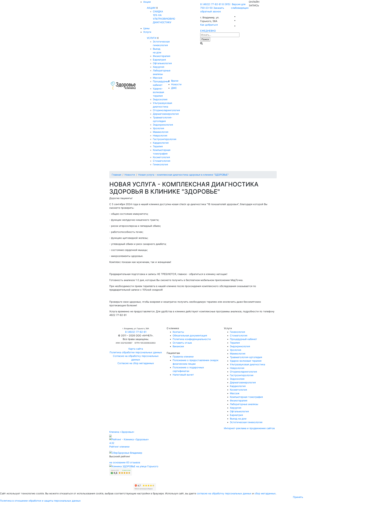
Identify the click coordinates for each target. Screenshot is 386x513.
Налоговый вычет (183, 374)
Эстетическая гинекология (246, 422)
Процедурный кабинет (243, 339)
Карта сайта (135, 348)
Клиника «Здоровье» (121, 431)
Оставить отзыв (182, 342)
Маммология (160, 131)
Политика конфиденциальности (192, 339)
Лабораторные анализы (244, 404)
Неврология (160, 135)
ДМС (174, 87)
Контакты (178, 331)
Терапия (158, 146)
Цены (146, 28)
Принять (298, 497)
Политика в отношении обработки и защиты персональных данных (40, 500)
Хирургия (158, 66)
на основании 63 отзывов (124, 462)
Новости (176, 84)
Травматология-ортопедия (246, 357)
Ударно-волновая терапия (158, 92)
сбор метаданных (265, 493)
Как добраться (209, 24)
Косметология (161, 157)
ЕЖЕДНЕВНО (208, 30)
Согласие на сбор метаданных (135, 363)
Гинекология (160, 164)
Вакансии (178, 346)
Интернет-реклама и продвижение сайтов (249, 428)
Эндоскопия (160, 99)
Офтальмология (162, 63)
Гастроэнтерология (164, 139)
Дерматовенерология (166, 113)
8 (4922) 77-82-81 (210, 4)
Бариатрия (159, 59)
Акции (147, 1)
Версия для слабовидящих (240, 6)
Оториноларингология (166, 110)
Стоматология (161, 160)
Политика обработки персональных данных (136, 352)
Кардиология (161, 142)
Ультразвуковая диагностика (247, 364)
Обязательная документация (190, 335)
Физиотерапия (161, 56)
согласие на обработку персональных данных (224, 493)
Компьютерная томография (246, 396)
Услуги (147, 31)
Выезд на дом (238, 418)
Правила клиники (183, 356)
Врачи (174, 80)
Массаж (157, 77)
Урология (158, 128)
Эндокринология (163, 124)
